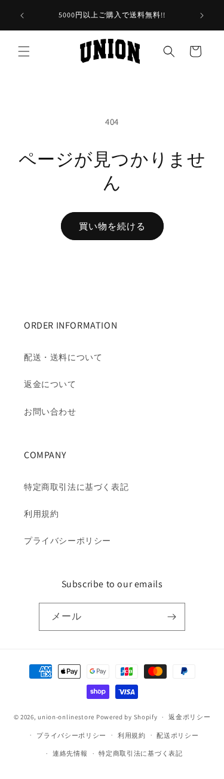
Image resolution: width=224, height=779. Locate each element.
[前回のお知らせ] (22, 15)
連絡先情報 (70, 753)
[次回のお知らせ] (202, 15)
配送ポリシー (177, 735)
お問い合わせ (50, 411)
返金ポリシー (189, 717)
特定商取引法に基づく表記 (76, 486)
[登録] (171, 617)
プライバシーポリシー (67, 540)
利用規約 (41, 513)
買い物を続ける (112, 226)
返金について (50, 384)
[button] (24, 51)
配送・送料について (63, 357)
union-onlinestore (66, 717)
